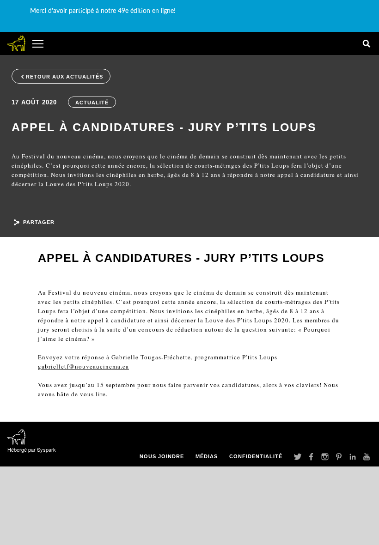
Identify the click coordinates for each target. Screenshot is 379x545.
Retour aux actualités (64, 76)
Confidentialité (255, 456)
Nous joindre (162, 456)
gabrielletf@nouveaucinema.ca (83, 366)
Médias (207, 456)
